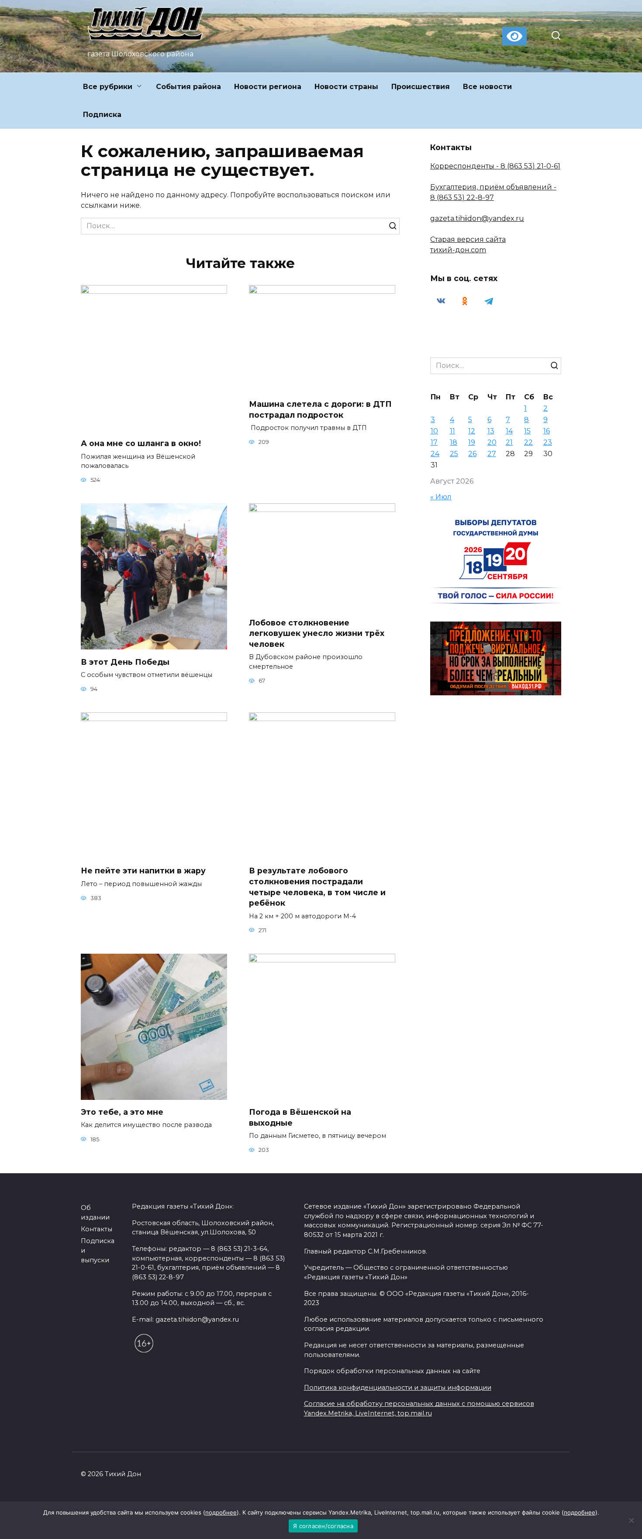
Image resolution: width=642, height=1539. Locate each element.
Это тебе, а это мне (122, 1111)
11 (452, 431)
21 (509, 442)
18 (453, 442)
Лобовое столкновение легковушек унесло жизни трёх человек (316, 633)
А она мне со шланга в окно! (141, 443)
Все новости (487, 86)
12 (471, 431)
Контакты (96, 1229)
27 (491, 454)
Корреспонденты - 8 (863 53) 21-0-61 (495, 166)
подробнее (221, 1512)
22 (528, 442)
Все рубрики (107, 86)
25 (454, 454)
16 (546, 431)
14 (509, 431)
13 (490, 431)
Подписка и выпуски (97, 1250)
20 (492, 442)
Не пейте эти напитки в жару (143, 870)
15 (527, 431)
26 (472, 454)
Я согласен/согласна (323, 1525)
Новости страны (346, 86)
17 (434, 442)
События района (188, 86)
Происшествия (420, 86)
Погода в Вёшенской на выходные (300, 1117)
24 (435, 454)
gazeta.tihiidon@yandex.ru (477, 218)
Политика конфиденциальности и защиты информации (397, 1387)
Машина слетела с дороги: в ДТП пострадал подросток (320, 409)
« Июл (441, 497)
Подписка (102, 114)
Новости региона (267, 86)
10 (434, 431)
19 (471, 442)
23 (547, 442)
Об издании (95, 1212)
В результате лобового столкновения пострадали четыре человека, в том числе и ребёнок (317, 886)
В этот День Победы (125, 661)
